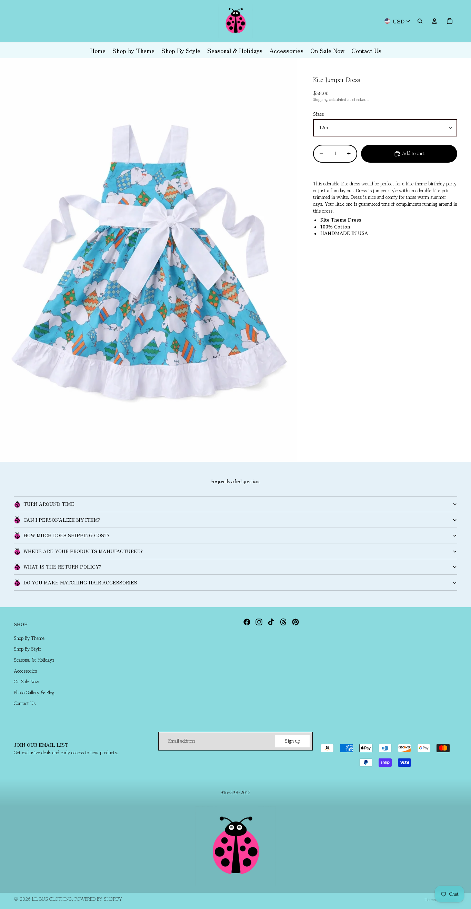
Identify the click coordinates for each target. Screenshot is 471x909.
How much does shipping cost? (66, 535)
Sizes (318, 114)
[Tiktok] (271, 622)
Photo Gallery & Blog (34, 692)
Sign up (292, 740)
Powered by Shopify (98, 899)
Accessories (25, 670)
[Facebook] (247, 622)
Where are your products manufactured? (83, 551)
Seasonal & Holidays (34, 659)
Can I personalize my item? (61, 519)
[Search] (420, 21)
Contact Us (25, 703)
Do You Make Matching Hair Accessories (80, 582)
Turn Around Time (48, 503)
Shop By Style (27, 648)
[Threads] (283, 622)
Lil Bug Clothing (52, 899)
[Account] (434, 21)
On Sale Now (26, 681)
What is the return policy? (62, 566)
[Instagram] (259, 622)
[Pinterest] (295, 622)
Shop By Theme (29, 638)
